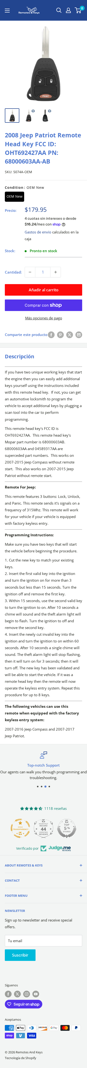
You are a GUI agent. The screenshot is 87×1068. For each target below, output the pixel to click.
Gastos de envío (38, 232)
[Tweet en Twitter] (69, 334)
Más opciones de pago (43, 318)
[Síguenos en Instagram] (26, 994)
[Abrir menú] (7, 10)
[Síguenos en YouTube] (35, 994)
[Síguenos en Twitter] (17, 994)
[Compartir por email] (78, 334)
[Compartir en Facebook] (51, 334)
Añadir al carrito (43, 290)
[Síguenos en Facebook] (8, 994)
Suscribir (20, 955)
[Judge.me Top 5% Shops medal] (66, 828)
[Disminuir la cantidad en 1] (30, 272)
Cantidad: (13, 272)
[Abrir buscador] (59, 10)
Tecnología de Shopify (20, 1058)
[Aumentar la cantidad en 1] (56, 272)
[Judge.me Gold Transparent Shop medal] (20, 828)
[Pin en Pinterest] (60, 334)
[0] (78, 10)
